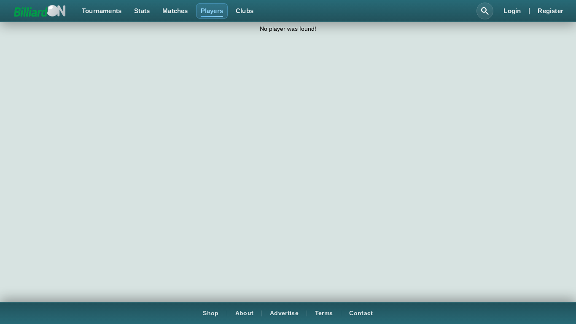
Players (212, 10)
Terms (324, 313)
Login (512, 10)
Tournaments (101, 10)
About (244, 313)
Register (550, 10)
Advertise (284, 313)
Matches (175, 10)
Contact (361, 313)
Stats (142, 10)
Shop (210, 313)
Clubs (244, 10)
